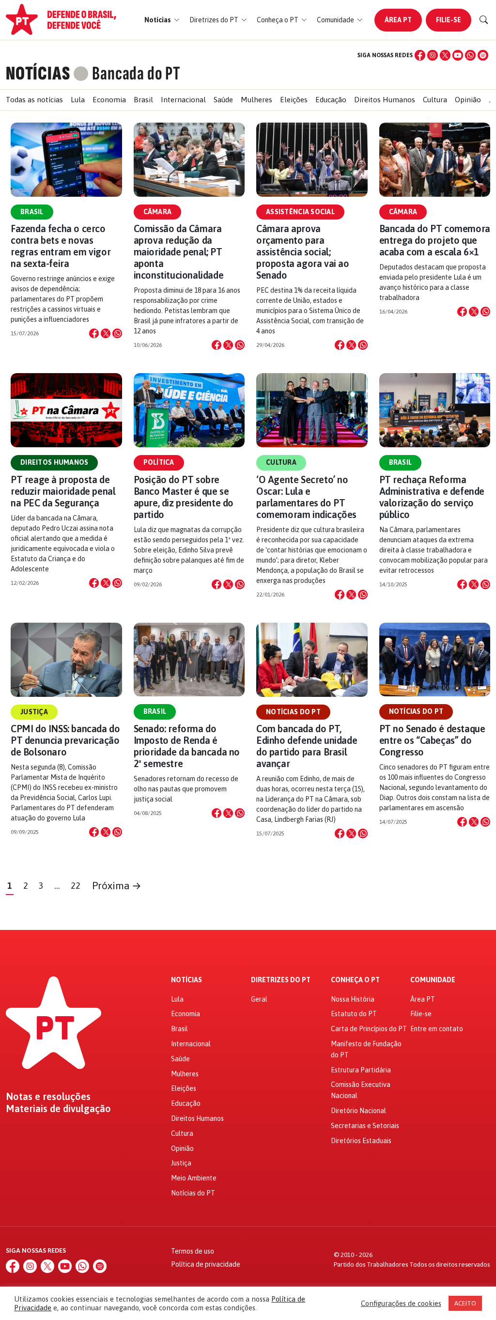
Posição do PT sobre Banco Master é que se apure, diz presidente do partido (183, 497)
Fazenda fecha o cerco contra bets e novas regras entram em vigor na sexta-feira (60, 246)
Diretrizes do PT (280, 980)
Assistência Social (300, 212)
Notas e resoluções (48, 1096)
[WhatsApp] (470, 55)
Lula (78, 99)
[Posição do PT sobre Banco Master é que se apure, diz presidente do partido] (189, 410)
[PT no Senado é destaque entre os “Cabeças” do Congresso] (435, 660)
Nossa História (352, 999)
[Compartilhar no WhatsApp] (117, 333)
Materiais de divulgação (58, 1108)
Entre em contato (436, 1029)
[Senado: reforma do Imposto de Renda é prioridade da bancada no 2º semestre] (189, 660)
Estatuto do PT (354, 1014)
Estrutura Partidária (361, 1070)
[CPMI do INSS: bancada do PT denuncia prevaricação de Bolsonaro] (66, 660)
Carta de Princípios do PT (369, 1029)
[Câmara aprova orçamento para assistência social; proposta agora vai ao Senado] (312, 160)
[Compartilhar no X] (105, 333)
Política (158, 462)
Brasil (143, 99)
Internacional (183, 99)
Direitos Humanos (384, 99)
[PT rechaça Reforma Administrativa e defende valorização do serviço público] (435, 410)
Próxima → (116, 885)
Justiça (34, 712)
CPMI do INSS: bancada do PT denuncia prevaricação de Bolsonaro (65, 740)
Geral (259, 999)
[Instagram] (432, 55)
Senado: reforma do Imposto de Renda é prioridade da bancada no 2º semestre (187, 746)
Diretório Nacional (358, 1111)
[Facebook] (420, 55)
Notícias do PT (293, 712)
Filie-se (448, 20)
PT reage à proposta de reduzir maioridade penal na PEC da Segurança (63, 491)
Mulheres (256, 99)
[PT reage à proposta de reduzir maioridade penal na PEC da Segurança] (66, 410)
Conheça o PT (355, 980)
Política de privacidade (205, 1264)
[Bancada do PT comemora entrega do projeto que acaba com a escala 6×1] (435, 160)
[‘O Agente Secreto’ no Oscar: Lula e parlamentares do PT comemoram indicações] (312, 410)
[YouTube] (457, 55)
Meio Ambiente (194, 1178)
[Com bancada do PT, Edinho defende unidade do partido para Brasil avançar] (312, 660)
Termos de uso (192, 1251)
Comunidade (432, 980)
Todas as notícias (34, 99)
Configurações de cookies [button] (401, 1303)
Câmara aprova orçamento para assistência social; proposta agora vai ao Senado (302, 252)
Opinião (468, 99)
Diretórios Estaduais (361, 1141)
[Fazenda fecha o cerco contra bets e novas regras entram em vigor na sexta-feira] (66, 160)
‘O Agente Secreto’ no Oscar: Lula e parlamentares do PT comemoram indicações (306, 497)
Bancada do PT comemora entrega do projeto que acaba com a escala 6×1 (434, 240)
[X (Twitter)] (445, 55)
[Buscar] (484, 20)
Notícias (186, 980)
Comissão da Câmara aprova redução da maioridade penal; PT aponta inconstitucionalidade (179, 252)
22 (75, 885)
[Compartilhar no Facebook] (94, 333)
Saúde (223, 99)
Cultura (435, 99)
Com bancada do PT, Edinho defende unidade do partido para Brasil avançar (306, 746)
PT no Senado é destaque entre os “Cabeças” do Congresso (432, 740)
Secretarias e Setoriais (365, 1126)
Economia (109, 99)
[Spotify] (483, 55)
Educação (330, 99)
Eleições (294, 99)
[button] (162, 20)
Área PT (398, 20)
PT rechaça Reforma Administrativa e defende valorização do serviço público (431, 497)
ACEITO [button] (465, 1303)
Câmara (157, 212)
